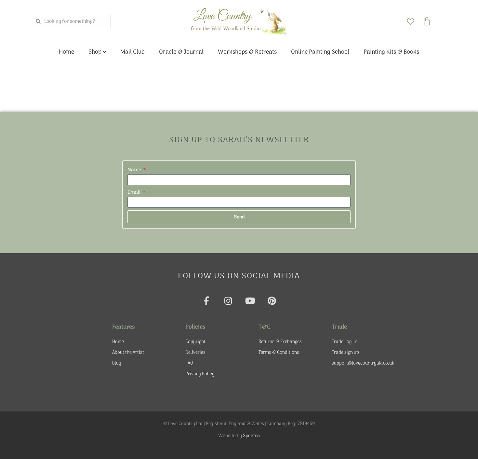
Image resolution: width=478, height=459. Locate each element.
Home (66, 52)
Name (134, 170)
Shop (94, 52)
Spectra (251, 436)
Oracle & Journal (181, 52)
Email (134, 192)
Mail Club (132, 52)
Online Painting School (320, 52)
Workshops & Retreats (247, 52)
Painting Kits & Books (391, 52)
